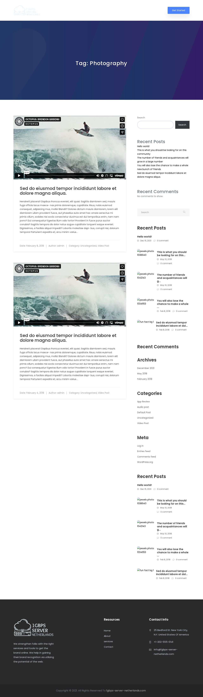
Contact (156, 10)
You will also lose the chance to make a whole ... (172, 304)
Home (114, 10)
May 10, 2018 (166, 259)
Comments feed (146, 456)
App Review (143, 401)
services (141, 10)
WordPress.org (145, 462)
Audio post (143, 407)
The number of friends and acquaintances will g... (172, 278)
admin (60, 245)
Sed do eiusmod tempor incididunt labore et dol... (172, 324)
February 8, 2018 (35, 245)
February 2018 (144, 379)
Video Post (103, 245)
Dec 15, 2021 (145, 240)
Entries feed (143, 451)
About (127, 10)
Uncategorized (88, 245)
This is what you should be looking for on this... (172, 254)
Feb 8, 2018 (165, 311)
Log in (140, 445)
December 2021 (145, 368)
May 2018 (142, 373)
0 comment (162, 240)
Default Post (144, 412)
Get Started (178, 10)
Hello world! (143, 146)
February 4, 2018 (35, 392)
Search (141, 117)
